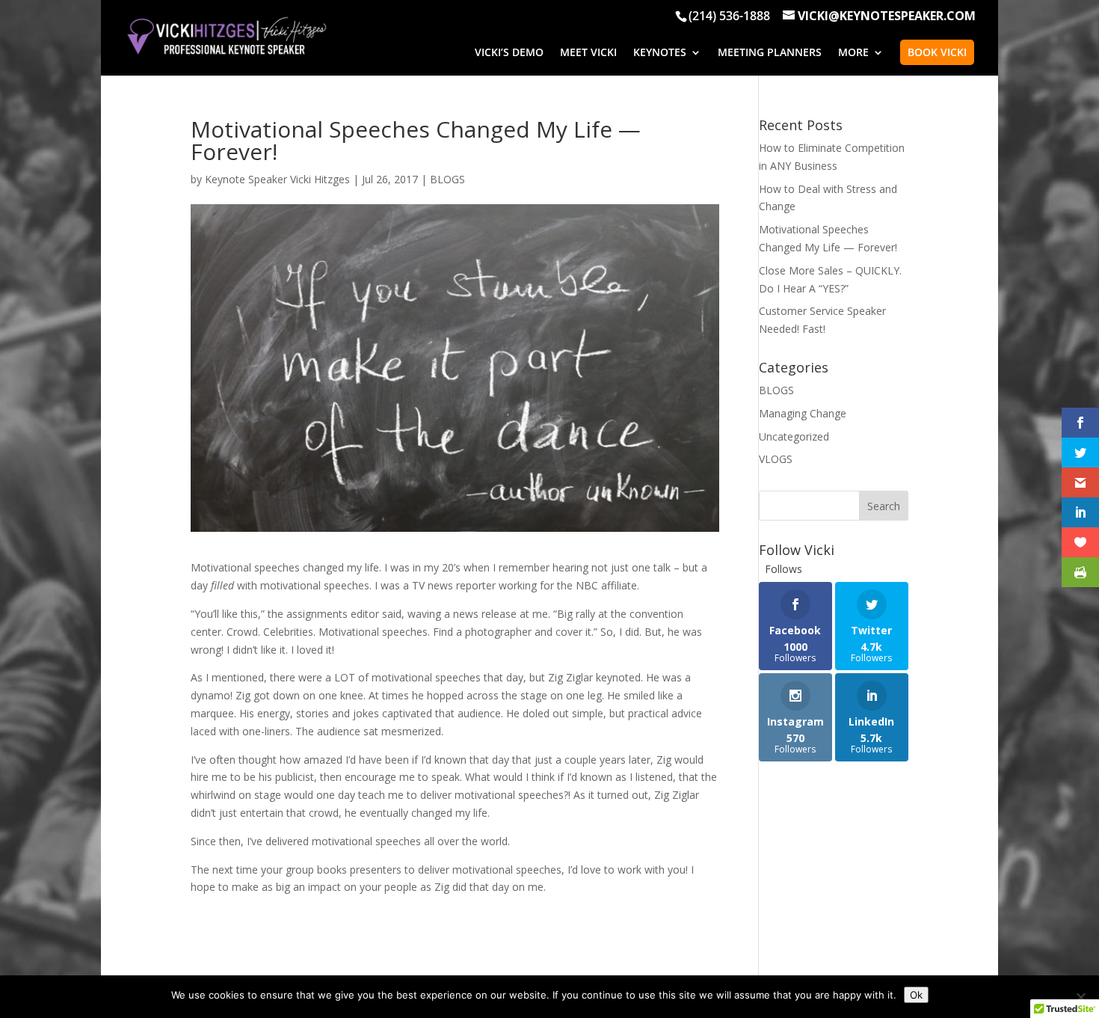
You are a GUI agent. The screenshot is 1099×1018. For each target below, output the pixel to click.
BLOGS (447, 179)
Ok (916, 995)
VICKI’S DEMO (509, 53)
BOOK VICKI (937, 52)
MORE (853, 53)
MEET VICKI (588, 53)
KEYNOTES (659, 53)
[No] (1080, 997)
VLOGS (775, 459)
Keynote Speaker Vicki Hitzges (277, 179)
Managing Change (802, 413)
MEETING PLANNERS (770, 53)
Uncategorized (794, 436)
